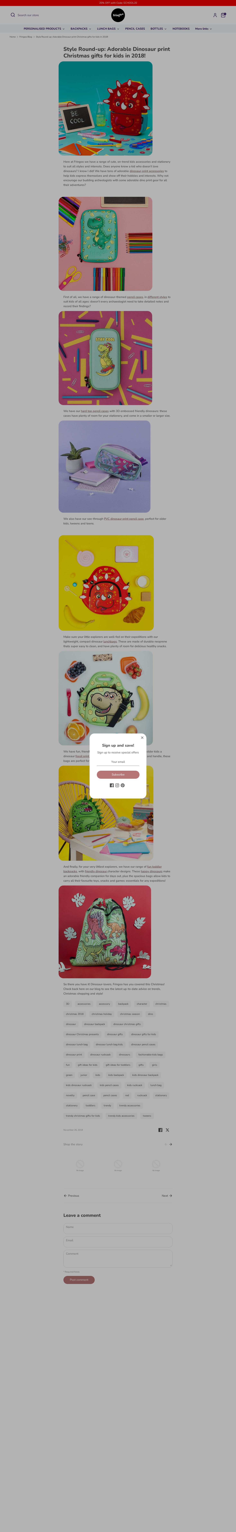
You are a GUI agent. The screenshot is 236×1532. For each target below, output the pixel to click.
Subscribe (118, 774)
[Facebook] (112, 785)
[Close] (142, 737)
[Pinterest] (123, 785)
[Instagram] (117, 785)
